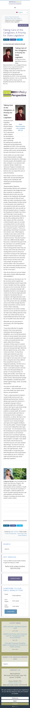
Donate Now (15, 578)
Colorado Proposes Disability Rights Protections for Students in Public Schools (15, 645)
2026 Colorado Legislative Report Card (15, 627)
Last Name (6, 606)
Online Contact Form (15, 683)
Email (6, 594)
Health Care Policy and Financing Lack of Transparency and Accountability (15, 635)
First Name (6, 600)
